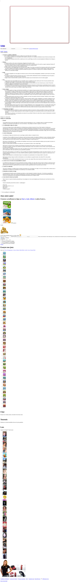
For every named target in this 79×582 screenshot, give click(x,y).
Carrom (14, 250)
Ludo (27, 199)
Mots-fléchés (21, 250)
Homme (7, 237)
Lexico (28, 250)
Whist (34, 250)
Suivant (1, 244)
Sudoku (17, 250)
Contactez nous (31, 578)
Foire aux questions (21, 578)
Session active (26, 48)
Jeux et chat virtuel (3, 580)
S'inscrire (5, 51)
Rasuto (31, 250)
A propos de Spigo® (13, 578)
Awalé (26, 250)
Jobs (27, 578)
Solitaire (32, 199)
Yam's (23, 199)
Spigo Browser (37, 578)
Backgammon (9, 250)
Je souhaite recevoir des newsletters (8, 243)
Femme (3, 237)
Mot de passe (13, 236)
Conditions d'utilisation (4, 578)
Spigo (2, 46)
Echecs (5, 250)
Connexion (31, 48)
